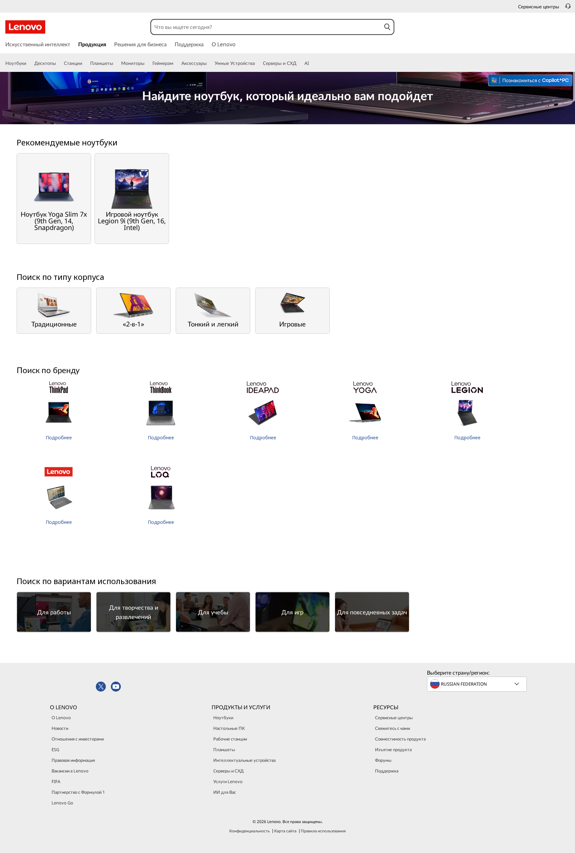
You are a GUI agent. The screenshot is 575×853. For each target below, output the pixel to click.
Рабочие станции (230, 739)
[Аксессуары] (209, 63)
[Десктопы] (59, 63)
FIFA (56, 781)
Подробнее (59, 437)
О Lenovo (61, 718)
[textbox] (477, 684)
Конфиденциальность (249, 831)
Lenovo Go (62, 803)
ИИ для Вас (224, 792)
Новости (60, 728)
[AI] (312, 63)
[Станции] (85, 63)
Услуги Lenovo (228, 781)
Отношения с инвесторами (78, 739)
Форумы (383, 760)
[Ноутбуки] (29, 63)
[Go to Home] (25, 27)
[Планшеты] (116, 63)
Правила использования (323, 831)
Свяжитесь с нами (392, 728)
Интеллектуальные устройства (244, 760)
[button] (387, 27)
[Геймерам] (176, 63)
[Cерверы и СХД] (299, 63)
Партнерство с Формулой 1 (78, 792)
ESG (55, 749)
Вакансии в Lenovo (70, 771)
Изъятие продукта (393, 749)
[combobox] (266, 27)
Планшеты (224, 749)
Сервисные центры (394, 718)
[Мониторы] (147, 63)
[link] (568, 8)
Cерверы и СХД (228, 771)
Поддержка (386, 771)
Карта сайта (285, 831)
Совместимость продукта (400, 739)
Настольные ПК (229, 728)
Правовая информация (73, 760)
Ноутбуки (223, 718)
